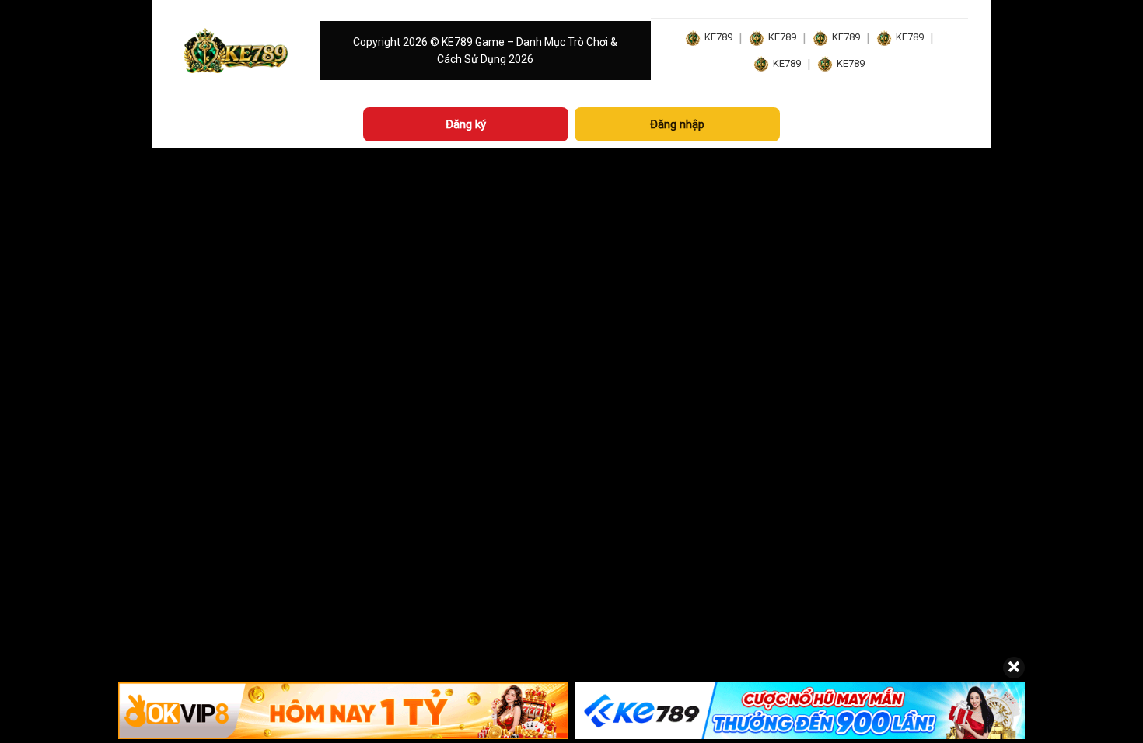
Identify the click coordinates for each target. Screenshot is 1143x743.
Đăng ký (466, 124)
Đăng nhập (677, 124)
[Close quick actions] (1014, 667)
